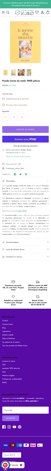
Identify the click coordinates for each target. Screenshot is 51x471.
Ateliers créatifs (7, 335)
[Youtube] (14, 427)
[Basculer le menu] (3, 12)
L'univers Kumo (7, 324)
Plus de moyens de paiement (26, 145)
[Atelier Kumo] (24, 12)
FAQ (3, 364)
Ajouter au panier (25, 129)
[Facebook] (4, 427)
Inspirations (6, 331)
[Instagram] (9, 427)
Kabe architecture (8, 338)
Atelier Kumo (11, 461)
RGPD (4, 382)
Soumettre (10, 418)
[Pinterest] (19, 427)
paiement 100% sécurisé (11, 368)
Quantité (5, 111)
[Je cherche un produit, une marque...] (9, 12)
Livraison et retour (8, 361)
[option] (25, 42)
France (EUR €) (9, 455)
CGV (4, 372)
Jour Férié (12, 85)
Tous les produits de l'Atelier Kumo (14, 345)
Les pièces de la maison (11, 342)
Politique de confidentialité (12, 379)
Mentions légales (8, 375)
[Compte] (42, 12)
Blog (4, 328)
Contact (5, 320)
